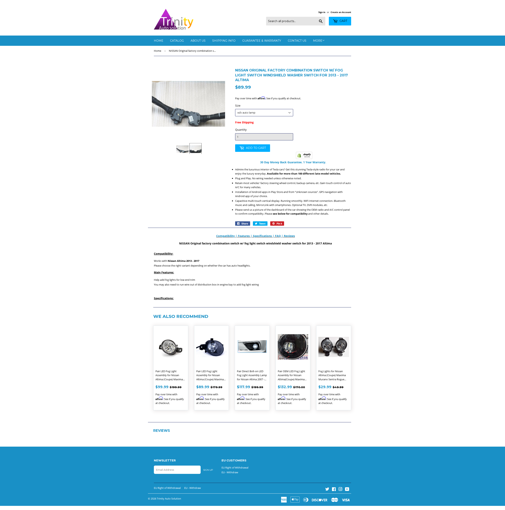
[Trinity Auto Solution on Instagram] (340, 489)
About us (198, 40)
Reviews (289, 236)
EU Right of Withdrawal (235, 467)
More (317, 40)
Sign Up (208, 469)
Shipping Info (224, 40)
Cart (343, 21)
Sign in (321, 12)
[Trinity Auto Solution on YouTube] (347, 489)
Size (237, 105)
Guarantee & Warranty (261, 40)
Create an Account (341, 12)
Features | (245, 236)
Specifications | (264, 236)
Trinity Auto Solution (169, 498)
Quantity (241, 129)
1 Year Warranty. (314, 162)
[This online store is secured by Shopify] (304, 158)
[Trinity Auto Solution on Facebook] (334, 489)
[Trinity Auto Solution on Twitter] (327, 489)
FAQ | (279, 236)
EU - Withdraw (230, 472)
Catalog (177, 40)
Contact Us (297, 40)
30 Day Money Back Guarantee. (281, 162)
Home (158, 40)
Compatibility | (227, 236)
